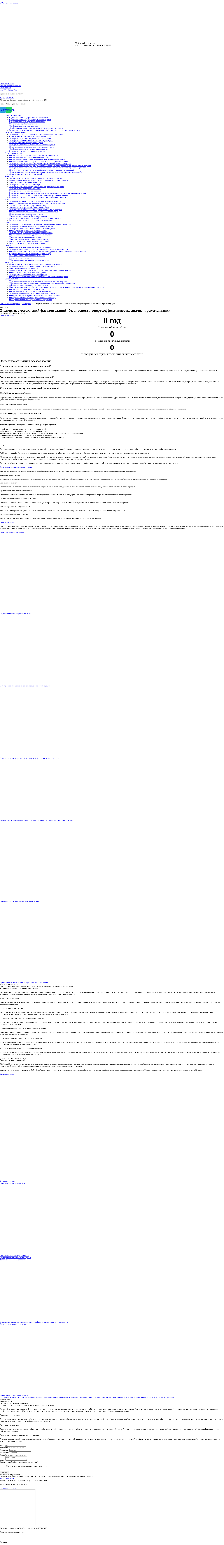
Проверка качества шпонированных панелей (27, 256)
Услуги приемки (11, 279)
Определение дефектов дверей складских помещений (30, 247)
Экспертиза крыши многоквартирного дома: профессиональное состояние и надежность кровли (47, 193)
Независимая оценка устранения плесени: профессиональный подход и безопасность (34, 1322)
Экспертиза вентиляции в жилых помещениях (27, 151)
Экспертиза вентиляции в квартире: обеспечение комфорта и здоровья (37, 197)
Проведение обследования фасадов (14, 1395)
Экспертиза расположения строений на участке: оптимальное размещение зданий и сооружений (47, 168)
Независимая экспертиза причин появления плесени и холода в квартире (38, 180)
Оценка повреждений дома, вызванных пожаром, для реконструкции (37, 203)
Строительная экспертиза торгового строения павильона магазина (35, 264)
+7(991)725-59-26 (7, 98)
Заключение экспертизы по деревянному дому (27, 205)
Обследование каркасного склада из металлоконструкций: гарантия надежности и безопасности (47, 252)
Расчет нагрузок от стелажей (20, 258)
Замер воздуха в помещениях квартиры (25, 182)
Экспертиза (26, 304)
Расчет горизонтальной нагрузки (13, 1324)
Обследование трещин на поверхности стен (26, 289)
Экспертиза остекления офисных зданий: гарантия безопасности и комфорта (40, 164)
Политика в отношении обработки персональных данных (23, 1470)
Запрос (2, 1460)
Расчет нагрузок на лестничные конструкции (27, 243)
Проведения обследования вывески (23, 268)
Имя (2, 1445)
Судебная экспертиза (13, 115)
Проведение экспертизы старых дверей (15, 1258)
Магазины (9, 262)
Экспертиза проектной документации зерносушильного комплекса (36, 134)
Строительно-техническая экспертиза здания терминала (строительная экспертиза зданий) (45, 172)
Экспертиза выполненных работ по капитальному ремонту (33, 293)
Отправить (4, 1472)
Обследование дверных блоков (12, 1183)
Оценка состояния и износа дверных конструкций (29, 241)
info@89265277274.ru (8, 90)
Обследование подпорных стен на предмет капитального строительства (38, 281)
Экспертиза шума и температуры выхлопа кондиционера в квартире (36, 187)
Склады (8, 245)
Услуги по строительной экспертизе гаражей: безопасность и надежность (29, 758)
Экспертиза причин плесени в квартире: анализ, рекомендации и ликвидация (40, 195)
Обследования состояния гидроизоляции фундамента (30, 300)
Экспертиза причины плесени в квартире (25, 191)
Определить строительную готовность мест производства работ (34, 296)
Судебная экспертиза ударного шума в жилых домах (30, 120)
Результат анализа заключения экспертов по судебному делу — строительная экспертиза (44, 130)
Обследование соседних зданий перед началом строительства (33, 155)
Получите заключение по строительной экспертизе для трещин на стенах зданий (41, 170)
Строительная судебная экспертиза (23, 124)
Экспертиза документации (15, 132)
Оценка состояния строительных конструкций (27, 272)
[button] (7, 84)
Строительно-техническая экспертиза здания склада (30, 254)
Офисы (7, 222)
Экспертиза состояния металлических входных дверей (31, 226)
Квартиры (9, 176)
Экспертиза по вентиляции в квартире (24, 185)
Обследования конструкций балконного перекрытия (30, 291)
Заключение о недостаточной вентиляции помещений (30, 233)
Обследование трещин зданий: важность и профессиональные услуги (37, 159)
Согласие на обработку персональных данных (19, 1462)
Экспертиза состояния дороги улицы (14, 1256)
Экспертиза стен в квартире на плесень (25, 189)
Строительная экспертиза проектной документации (30, 136)
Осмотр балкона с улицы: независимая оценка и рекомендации (25, 686)
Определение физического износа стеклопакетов (28, 239)
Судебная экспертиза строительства (23, 126)
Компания (4, 1450)
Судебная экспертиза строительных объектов (27, 122)
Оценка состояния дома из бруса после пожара (28, 216)
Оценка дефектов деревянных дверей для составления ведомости (35, 218)
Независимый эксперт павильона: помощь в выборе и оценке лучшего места (40, 270)
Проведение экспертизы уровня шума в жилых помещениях (24, 982)
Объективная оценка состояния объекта (16, 467)
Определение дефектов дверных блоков (25, 237)
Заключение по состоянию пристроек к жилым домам (30, 220)
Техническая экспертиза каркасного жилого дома (29, 208)
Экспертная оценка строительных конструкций (28, 275)
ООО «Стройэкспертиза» (10, 3)
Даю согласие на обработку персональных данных (27, 1466)
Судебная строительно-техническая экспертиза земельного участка (36, 128)
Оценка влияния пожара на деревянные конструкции (30, 235)
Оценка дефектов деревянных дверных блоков (28, 231)
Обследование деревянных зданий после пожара (28, 157)
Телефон (4, 1448)
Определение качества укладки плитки (15, 613)
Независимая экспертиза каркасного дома (26, 143)
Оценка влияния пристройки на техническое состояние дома (33, 212)
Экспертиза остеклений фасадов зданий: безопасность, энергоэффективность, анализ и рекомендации (50, 166)
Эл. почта (4, 1453)
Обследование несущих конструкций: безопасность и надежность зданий (38, 162)
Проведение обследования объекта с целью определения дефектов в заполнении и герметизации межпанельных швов (56, 287)
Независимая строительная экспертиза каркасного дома (31, 147)
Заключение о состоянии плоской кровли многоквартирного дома (35, 178)
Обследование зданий (13, 153)
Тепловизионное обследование (12, 1260)
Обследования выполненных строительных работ (29, 260)
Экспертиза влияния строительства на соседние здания (31, 141)
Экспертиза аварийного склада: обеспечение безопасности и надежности (38, 249)
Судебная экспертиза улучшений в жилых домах (28, 118)
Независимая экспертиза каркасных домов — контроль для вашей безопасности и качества (36, 820)
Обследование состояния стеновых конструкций (19, 901)
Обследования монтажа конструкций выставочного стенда (32, 298)
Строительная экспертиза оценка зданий (25, 174)
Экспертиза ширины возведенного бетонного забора (30, 138)
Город (2, 1455)
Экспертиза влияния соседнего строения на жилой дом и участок (35, 201)
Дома (7, 199)
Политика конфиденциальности (13, 1532)
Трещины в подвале (8, 1181)
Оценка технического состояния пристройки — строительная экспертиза (38, 277)
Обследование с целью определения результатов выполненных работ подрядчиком (42, 283)
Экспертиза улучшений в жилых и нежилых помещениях (32, 145)
